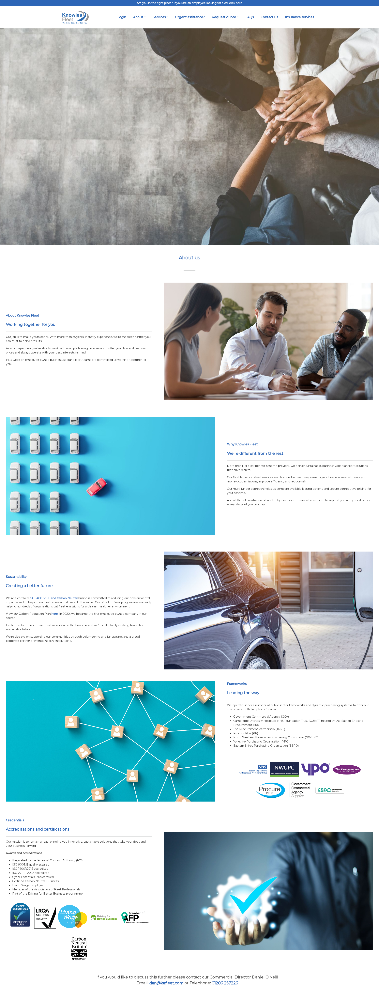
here (55, 614)
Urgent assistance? (190, 17)
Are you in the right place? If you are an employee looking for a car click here (189, 3)
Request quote (224, 17)
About (138, 17)
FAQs (250, 17)
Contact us (269, 17)
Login (121, 17)
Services (159, 17)
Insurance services (299, 17)
